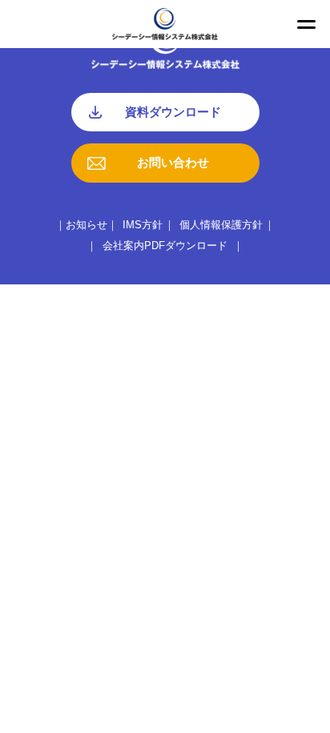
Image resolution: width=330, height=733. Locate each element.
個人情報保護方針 (221, 225)
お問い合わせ (173, 162)
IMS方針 (143, 225)
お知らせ (86, 225)
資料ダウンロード (173, 112)
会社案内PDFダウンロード (165, 246)
